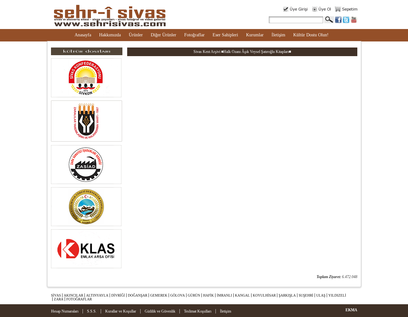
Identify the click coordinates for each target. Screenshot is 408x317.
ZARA (58, 299)
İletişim (278, 35)
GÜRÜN (194, 295)
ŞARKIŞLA (287, 295)
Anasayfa (83, 35)
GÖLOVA (177, 295)
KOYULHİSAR (264, 295)
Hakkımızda (110, 35)
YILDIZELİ (337, 295)
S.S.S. (92, 311)
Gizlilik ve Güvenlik (160, 311)
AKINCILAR (73, 295)
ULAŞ (320, 295)
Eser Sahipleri (225, 35)
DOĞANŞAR (137, 295)
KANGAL (242, 295)
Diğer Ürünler (163, 35)
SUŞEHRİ (306, 295)
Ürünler (136, 35)
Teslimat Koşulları (197, 311)
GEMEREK (158, 295)
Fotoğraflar (194, 35)
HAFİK (208, 295)
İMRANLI (224, 295)
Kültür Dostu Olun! (311, 35)
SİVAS (56, 295)
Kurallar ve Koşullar (120, 311)
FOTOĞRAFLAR (79, 299)
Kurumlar (255, 35)
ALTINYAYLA (97, 295)
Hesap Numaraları (64, 311)
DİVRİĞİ (118, 295)
